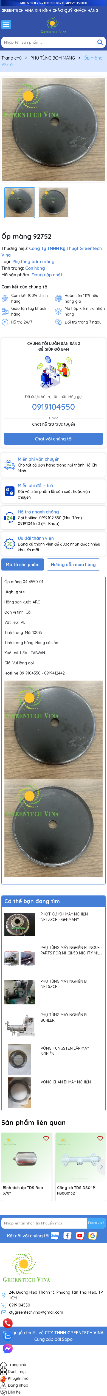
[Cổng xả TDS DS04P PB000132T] (81, 1158)
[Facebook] (67, 1235)
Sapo (67, 1339)
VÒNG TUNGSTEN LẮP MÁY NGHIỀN (65, 1051)
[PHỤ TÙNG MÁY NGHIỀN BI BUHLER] (19, 1025)
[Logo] (53, 24)
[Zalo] (54, 1235)
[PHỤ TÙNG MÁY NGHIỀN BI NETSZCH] (19, 992)
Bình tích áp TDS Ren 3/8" (23, 1190)
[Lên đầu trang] (95, 1316)
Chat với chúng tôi (53, 439)
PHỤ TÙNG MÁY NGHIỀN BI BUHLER (64, 1017)
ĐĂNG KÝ (96, 1222)
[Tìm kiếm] (100, 42)
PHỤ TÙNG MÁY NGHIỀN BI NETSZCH (64, 984)
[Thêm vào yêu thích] (46, 1138)
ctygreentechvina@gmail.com (36, 1312)
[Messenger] (8, 1348)
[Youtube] (80, 1235)
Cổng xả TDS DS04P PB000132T (76, 1190)
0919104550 (53, 407)
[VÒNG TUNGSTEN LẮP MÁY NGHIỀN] (19, 1059)
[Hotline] (7, 1323)
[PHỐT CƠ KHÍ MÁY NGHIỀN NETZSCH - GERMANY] (19, 924)
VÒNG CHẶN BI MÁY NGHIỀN (66, 1082)
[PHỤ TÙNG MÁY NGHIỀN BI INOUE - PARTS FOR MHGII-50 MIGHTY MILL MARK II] (19, 958)
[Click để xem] (53, 129)
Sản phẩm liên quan (33, 1122)
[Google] (92, 1235)
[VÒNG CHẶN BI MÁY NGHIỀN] (19, 1092)
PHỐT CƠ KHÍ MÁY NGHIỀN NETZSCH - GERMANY (64, 917)
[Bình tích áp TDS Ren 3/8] (26, 1158)
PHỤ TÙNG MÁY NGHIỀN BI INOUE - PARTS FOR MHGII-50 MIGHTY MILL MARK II (71, 950)
